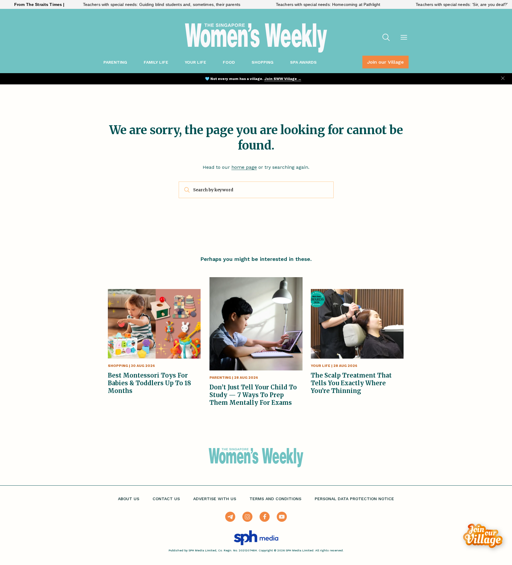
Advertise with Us (214, 498)
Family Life (156, 62)
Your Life (195, 62)
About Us (128, 498)
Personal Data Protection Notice (354, 498)
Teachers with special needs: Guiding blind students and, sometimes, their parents (146, 4)
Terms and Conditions (275, 498)
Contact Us (166, 498)
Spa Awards (303, 62)
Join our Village (385, 62)
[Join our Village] (483, 536)
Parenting (115, 62)
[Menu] (404, 38)
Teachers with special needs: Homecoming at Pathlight (312, 4)
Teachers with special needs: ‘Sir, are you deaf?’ (446, 4)
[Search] (386, 38)
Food (229, 62)
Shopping (262, 62)
